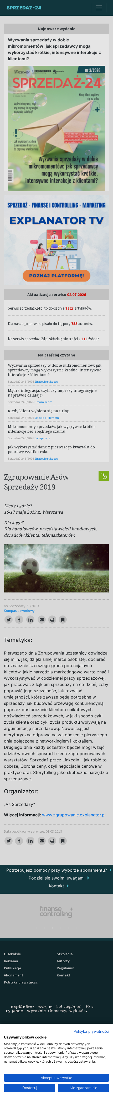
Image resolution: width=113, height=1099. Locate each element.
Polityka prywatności (91, 1031)
